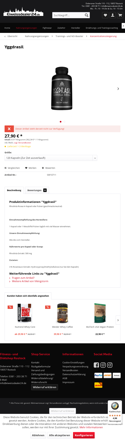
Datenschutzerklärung (74, 374)
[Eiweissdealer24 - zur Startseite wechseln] (21, 11)
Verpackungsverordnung (75, 366)
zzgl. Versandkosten (22, 142)
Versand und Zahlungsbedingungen (43, 372)
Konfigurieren (84, 435)
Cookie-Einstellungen (73, 362)
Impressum (68, 382)
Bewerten (50, 167)
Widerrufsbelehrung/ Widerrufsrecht (42, 380)
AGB (64, 378)
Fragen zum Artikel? (22, 278)
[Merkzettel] (105, 15)
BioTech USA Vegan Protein (100, 326)
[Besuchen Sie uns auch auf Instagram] (103, 365)
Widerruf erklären (44, 387)
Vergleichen (13, 167)
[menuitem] (71, 15)
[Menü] (120, 402)
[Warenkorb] (120, 15)
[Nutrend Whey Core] (25, 313)
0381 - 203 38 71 (18, 376)
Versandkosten (70, 370)
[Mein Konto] (113, 15)
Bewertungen (36, 190)
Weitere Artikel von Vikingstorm (29, 281)
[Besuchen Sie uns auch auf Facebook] (96, 365)
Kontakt (35, 362)
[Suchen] (86, 15)
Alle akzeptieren (59, 435)
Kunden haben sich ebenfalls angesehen (28, 295)
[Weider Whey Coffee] (62, 313)
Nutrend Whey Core (25, 326)
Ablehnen (38, 435)
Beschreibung (14, 190)
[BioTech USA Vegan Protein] (100, 313)
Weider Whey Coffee (62, 326)
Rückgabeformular (41, 366)
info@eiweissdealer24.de (13, 383)
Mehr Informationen (91, 427)
